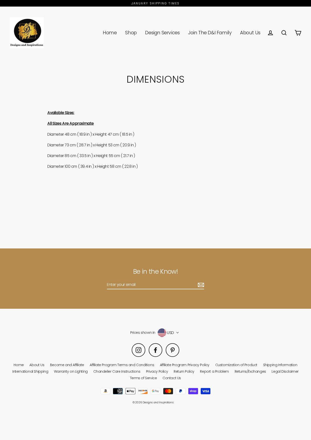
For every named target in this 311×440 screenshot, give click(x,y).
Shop (131, 32)
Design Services (162, 32)
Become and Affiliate (67, 364)
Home (110, 32)
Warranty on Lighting (71, 371)
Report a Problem (214, 371)
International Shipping (30, 371)
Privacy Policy (157, 371)
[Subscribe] (200, 284)
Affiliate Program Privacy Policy (184, 364)
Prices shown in (142, 333)
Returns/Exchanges (250, 371)
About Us (250, 32)
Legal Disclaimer (285, 371)
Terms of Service (143, 378)
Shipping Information (280, 364)
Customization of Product (236, 364)
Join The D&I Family (210, 32)
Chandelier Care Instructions (116, 371)
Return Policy (184, 371)
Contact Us (172, 378)
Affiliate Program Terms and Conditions (122, 364)
